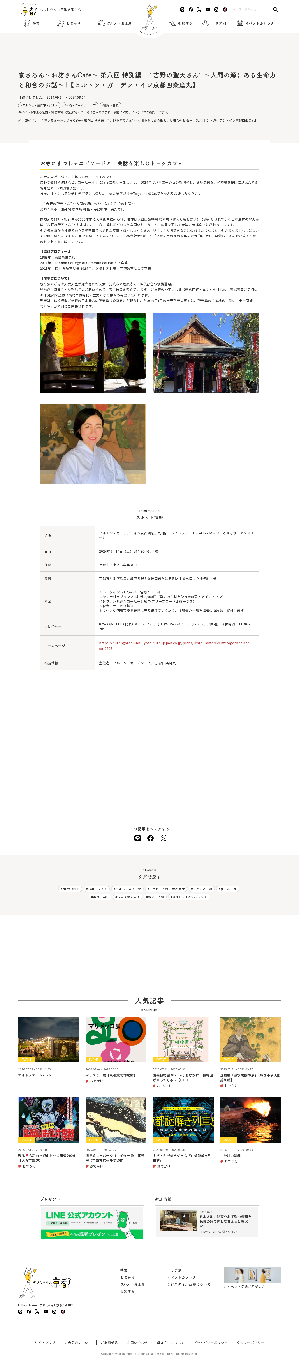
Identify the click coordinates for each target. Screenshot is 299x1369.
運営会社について (170, 1342)
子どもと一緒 (202, 889)
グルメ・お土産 (119, 23)
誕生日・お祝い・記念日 (190, 897)
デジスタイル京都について (189, 1284)
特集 (36, 23)
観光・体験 (111, 105)
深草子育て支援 (128, 897)
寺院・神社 (101, 897)
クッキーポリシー (250, 1342)
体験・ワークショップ (81, 105)
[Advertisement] (149, 57)
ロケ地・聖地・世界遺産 (167, 889)
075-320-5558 (178, 624)
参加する (185, 23)
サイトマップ (45, 1342)
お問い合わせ (137, 1342)
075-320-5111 (110, 624)
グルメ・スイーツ (128, 889)
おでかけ (73, 23)
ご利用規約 (109, 1342)
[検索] (275, 9)
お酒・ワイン (97, 889)
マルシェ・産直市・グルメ (40, 105)
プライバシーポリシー (210, 1342)
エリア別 (218, 23)
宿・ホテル (229, 889)
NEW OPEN (71, 889)
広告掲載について (78, 1342)
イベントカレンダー (261, 23)
